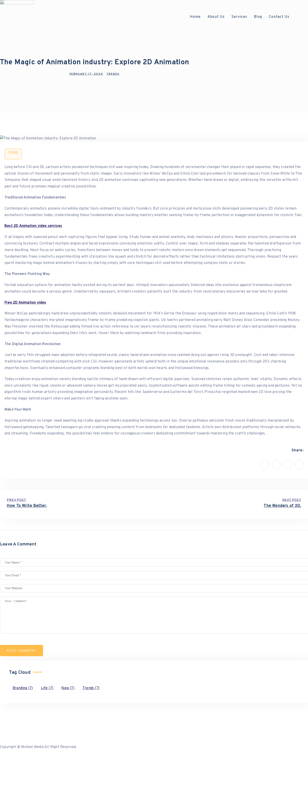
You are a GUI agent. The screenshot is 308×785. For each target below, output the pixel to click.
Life (47, 688)
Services (239, 17)
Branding (23, 688)
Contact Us (279, 17)
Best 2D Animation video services (33, 226)
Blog (258, 17)
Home (195, 17)
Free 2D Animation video (25, 302)
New (67, 688)
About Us (216, 17)
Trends (13, 152)
